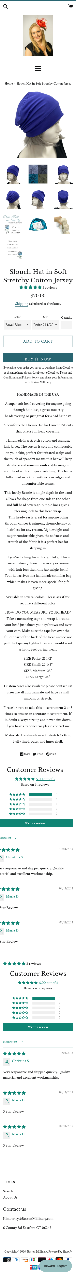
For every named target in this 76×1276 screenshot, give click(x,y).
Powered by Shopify (60, 1252)
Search (8, 1191)
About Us (10, 1197)
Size (45, 317)
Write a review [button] (38, 1027)
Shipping (21, 303)
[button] (31, 287)
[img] (14, 1053)
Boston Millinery (37, 1252)
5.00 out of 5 (45, 779)
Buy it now (38, 359)
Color (17, 317)
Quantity (66, 318)
